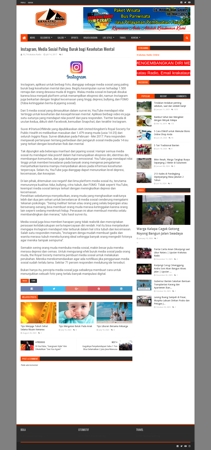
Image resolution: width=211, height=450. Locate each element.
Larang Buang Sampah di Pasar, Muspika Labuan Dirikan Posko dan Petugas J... (172, 300)
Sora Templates (38, 446)
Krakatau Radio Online (148, 55)
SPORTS (74, 37)
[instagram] (189, 446)
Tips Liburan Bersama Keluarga (112, 326)
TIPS (33, 281)
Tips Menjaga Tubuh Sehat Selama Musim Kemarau (34, 328)
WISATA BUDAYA (90, 37)
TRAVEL (123, 37)
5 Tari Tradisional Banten (166, 145)
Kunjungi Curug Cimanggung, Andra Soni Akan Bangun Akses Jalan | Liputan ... (170, 268)
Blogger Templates (58, 446)
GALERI (61, 37)
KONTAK (30, 2)
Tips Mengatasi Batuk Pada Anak (75, 326)
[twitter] (185, 2)
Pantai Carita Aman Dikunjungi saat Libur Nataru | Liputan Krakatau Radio (172, 252)
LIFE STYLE (107, 37)
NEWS (32, 37)
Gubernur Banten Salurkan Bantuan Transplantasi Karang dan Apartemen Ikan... (172, 284)
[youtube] (189, 2)
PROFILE (23, 2)
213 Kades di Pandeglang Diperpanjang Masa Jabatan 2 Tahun (169, 176)
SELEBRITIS (45, 37)
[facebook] (181, 2)
